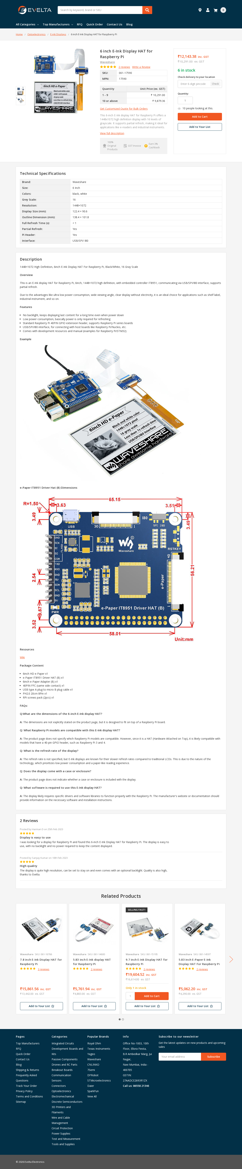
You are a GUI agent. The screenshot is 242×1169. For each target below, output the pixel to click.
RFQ (79, 24)
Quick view (41, 929)
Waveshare (94, 1059)
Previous (11, 959)
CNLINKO (93, 1064)
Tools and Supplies (63, 1144)
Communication (61, 1075)
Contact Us (114, 24)
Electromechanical (63, 1096)
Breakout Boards (62, 1070)
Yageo (91, 1054)
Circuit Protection (62, 1128)
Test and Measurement (66, 1139)
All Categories (25, 24)
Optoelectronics (61, 1091)
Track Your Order (26, 1086)
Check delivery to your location (196, 77)
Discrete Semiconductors (67, 1101)
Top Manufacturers (56, 24)
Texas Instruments (98, 1048)
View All (92, 1096)
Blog (129, 24)
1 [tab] (120, 1019)
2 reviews (124, 67)
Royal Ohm (94, 1043)
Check (215, 83)
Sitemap (21, 1101)
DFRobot (93, 1075)
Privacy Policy (24, 1091)
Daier (90, 1086)
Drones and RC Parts (64, 1064)
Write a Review (141, 67)
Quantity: (183, 93)
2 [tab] (123, 1019)
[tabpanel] (41, 958)
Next (231, 959)
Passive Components (65, 1059)
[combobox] (105, 10)
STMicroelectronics (99, 1080)
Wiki (22, 657)
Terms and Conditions (29, 1096)
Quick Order (94, 24)
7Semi (91, 1070)
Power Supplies (61, 1133)
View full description (112, 133)
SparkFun (93, 1091)
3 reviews (43, 969)
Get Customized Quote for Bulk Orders (124, 108)
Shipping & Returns (27, 1070)
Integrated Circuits (63, 1043)
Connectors (59, 1086)
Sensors (56, 1080)
